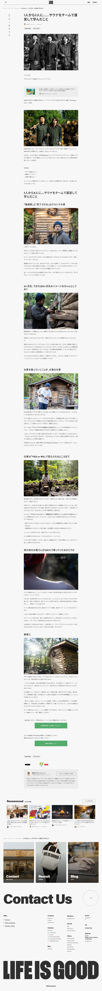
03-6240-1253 (88, 928)
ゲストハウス (10, 8)
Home (4, 8)
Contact (95, 2)
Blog (89, 2)
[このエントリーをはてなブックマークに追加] (9, 25)
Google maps (88, 941)
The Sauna (17, 8)
